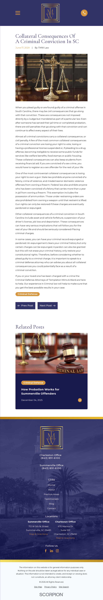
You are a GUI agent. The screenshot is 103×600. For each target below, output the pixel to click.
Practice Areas (51, 494)
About (51, 489)
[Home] (50, 13)
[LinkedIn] (51, 550)
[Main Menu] (17, 13)
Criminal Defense (27, 294)
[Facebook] (45, 550)
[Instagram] (57, 550)
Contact (51, 508)
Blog (51, 503)
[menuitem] (38, 587)
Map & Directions (38, 534)
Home (51, 485)
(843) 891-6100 (50, 458)
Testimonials (51, 499)
